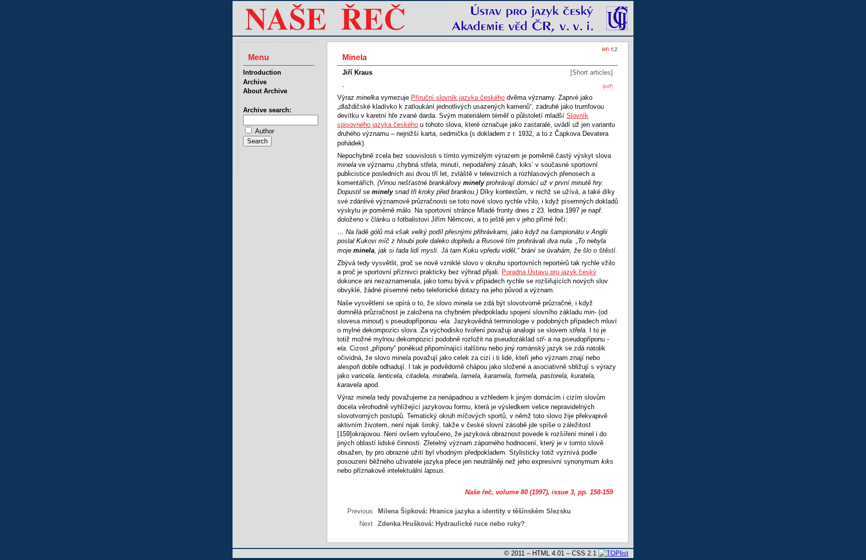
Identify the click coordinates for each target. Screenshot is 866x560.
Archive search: (267, 110)
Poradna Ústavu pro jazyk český (549, 272)
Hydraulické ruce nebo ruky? (480, 523)
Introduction (262, 72)
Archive (255, 82)
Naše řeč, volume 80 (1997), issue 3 (519, 492)
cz (614, 49)
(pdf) (607, 86)
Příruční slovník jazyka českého (458, 97)
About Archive (265, 91)
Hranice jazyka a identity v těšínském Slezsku (500, 511)
